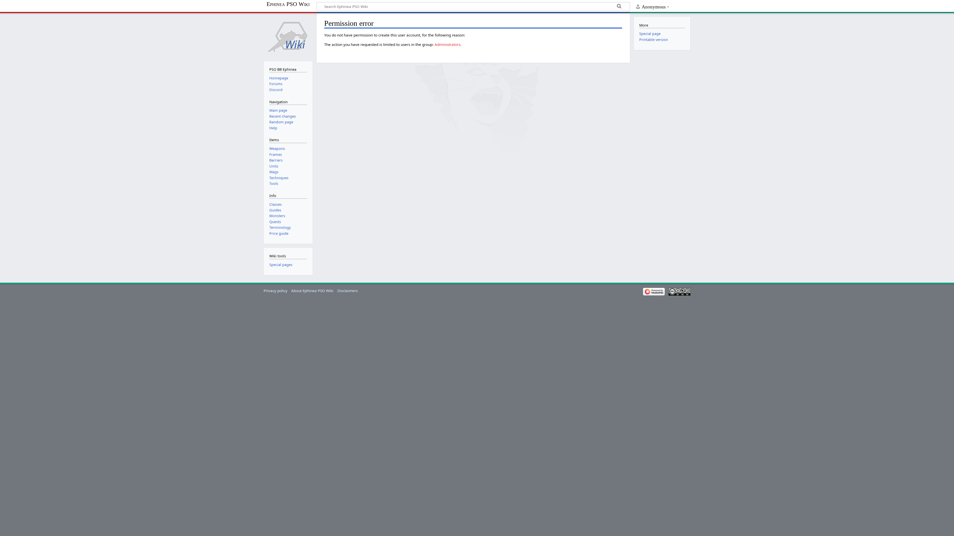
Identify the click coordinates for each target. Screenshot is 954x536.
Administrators (447, 44)
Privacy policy (275, 290)
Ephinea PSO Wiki (288, 4)
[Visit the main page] (288, 36)
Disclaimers (347, 290)
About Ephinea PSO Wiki (312, 290)
